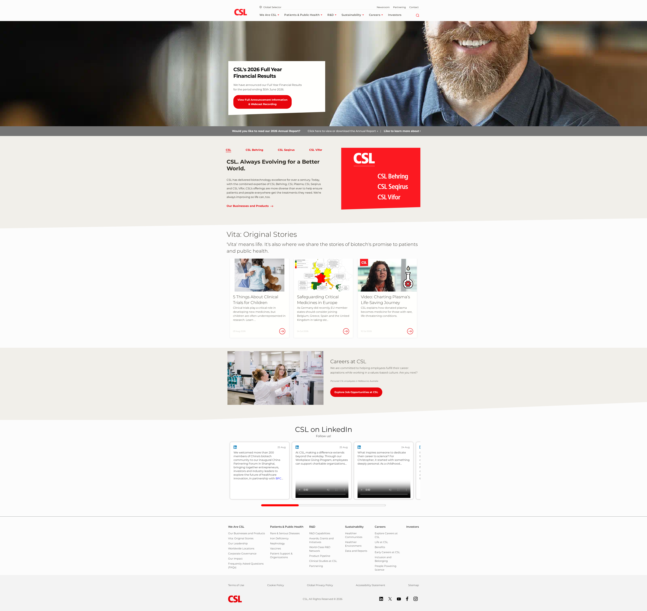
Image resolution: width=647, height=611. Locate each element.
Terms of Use (236, 585)
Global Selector (272, 7)
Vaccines (275, 548)
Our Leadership (238, 543)
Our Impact (235, 558)
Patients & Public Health (302, 14)
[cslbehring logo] (240, 12)
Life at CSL (381, 542)
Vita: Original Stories (240, 538)
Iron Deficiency (279, 538)
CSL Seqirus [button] (286, 149)
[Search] (417, 15)
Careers (374, 14)
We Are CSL (267, 14)
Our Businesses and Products (248, 206)
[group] (259, 470)
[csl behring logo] (234, 598)
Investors (395, 14)
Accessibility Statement (370, 585)
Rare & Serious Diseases (285, 533)
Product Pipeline (319, 555)
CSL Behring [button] (254, 149)
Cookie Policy (275, 585)
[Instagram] (414, 598)
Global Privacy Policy (320, 585)
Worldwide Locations (241, 548)
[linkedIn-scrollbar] (323, 505)
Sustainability (351, 14)
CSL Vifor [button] (315, 149)
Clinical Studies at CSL (323, 561)
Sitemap (413, 585)
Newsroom (383, 7)
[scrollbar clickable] (280, 505)
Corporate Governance (242, 553)
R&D (330, 14)
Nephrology (277, 543)
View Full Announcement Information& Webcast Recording (262, 102)
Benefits (380, 547)
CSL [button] (228, 149)
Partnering (399, 7)
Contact (414, 7)
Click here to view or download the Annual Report (294, 131)
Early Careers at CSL (387, 552)
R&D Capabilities (319, 533)
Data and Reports (356, 550)
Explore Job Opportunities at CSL (356, 392)
